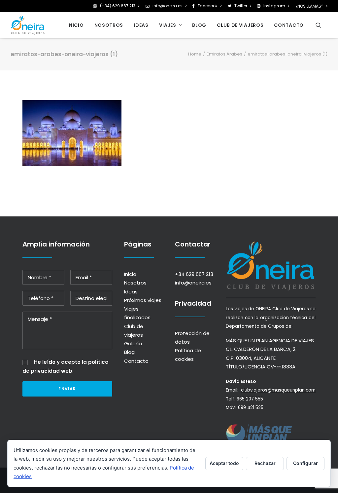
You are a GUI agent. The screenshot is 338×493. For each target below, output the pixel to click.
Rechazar (265, 463)
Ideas (131, 291)
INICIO (75, 25)
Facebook (208, 6)
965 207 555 (250, 399)
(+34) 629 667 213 (117, 6)
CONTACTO (289, 25)
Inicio (130, 274)
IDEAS (141, 25)
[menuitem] (117, 6)
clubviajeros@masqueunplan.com (278, 390)
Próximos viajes (142, 300)
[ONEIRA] (28, 25)
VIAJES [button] (167, 25)
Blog (129, 352)
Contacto (136, 361)
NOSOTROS (108, 25)
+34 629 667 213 (194, 274)
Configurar (305, 463)
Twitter (240, 6)
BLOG (199, 25)
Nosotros (135, 282)
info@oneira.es (167, 6)
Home (194, 54)
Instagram (274, 6)
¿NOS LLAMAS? (309, 6)
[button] (321, 25)
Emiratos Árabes (224, 54)
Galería (133, 343)
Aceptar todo (224, 463)
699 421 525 (250, 407)
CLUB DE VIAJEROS (240, 25)
